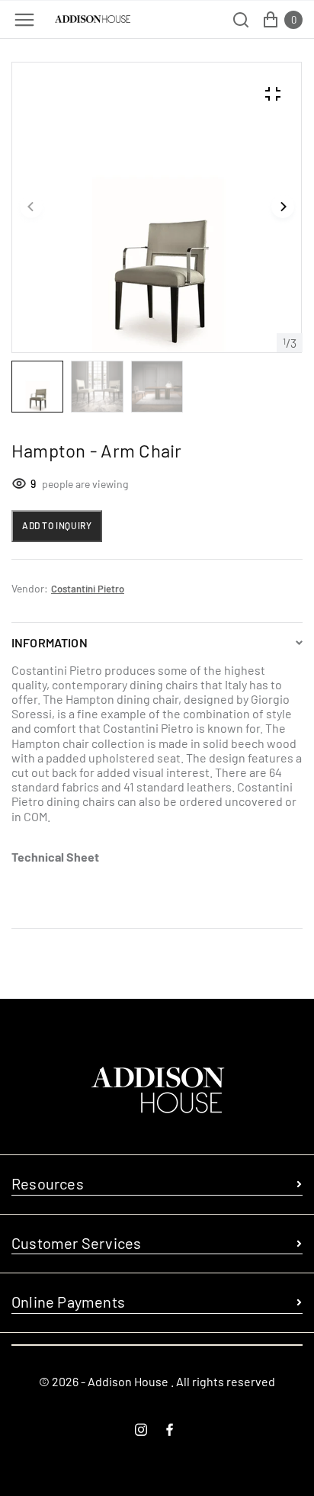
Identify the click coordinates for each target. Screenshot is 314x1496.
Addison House (128, 1381)
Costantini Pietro (87, 589)
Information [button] (49, 642)
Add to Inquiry (56, 525)
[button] (31, 207)
